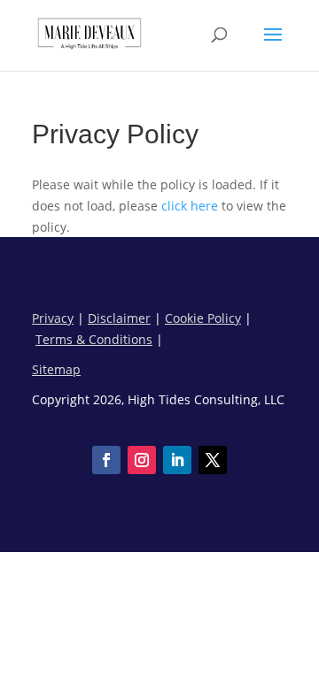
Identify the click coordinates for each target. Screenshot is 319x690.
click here (189, 205)
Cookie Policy (203, 318)
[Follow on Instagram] (142, 460)
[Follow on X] (212, 460)
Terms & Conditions (93, 339)
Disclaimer (119, 318)
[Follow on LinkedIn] (177, 460)
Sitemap (56, 369)
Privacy (53, 318)
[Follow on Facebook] (106, 460)
